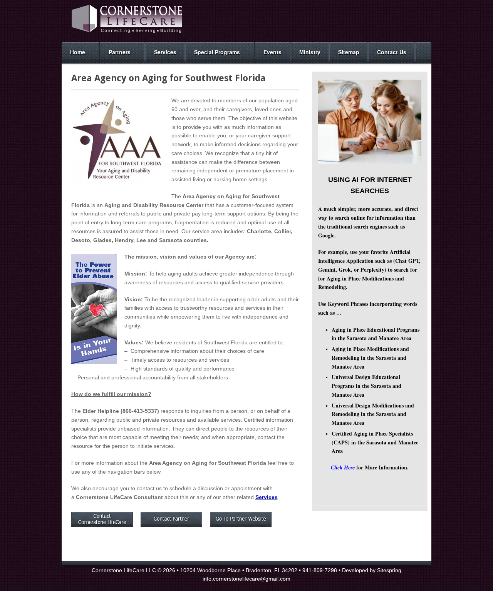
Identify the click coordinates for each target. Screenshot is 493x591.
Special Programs (217, 52)
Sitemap (348, 52)
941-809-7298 (319, 570)
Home (77, 52)
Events (272, 52)
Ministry (309, 52)
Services (165, 52)
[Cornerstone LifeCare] (127, 33)
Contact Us (391, 52)
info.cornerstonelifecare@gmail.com (246, 579)
